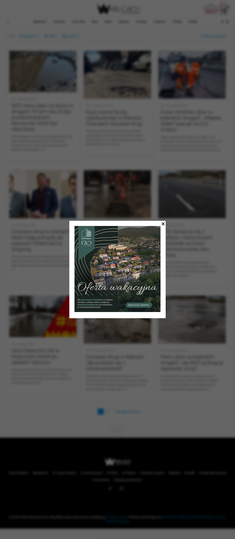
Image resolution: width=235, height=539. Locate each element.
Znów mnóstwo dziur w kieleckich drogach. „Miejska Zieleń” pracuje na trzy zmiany (190, 121)
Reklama (174, 473)
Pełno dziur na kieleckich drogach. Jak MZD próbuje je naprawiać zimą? (191, 363)
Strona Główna (18, 473)
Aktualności (40, 473)
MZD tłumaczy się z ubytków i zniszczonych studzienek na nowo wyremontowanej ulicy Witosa (186, 243)
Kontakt (190, 473)
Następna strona (127, 411)
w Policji (112, 473)
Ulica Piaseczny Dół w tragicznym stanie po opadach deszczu (35, 356)
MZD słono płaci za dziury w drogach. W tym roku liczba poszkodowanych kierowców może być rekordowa (42, 117)
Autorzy (71, 36)
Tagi (51, 36)
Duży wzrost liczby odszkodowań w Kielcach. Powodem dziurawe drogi (114, 118)
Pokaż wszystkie (215, 36)
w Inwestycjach (91, 473)
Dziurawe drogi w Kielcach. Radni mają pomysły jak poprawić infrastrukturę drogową (40, 240)
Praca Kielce (101, 480)
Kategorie (29, 36)
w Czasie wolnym (64, 473)
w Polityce (129, 473)
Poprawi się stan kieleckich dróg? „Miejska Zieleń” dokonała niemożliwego (115, 237)
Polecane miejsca (152, 473)
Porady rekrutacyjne (213, 473)
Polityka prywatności (128, 480)
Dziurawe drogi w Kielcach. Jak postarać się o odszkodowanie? (115, 363)
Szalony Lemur (117, 517)
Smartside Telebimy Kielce (181, 517)
